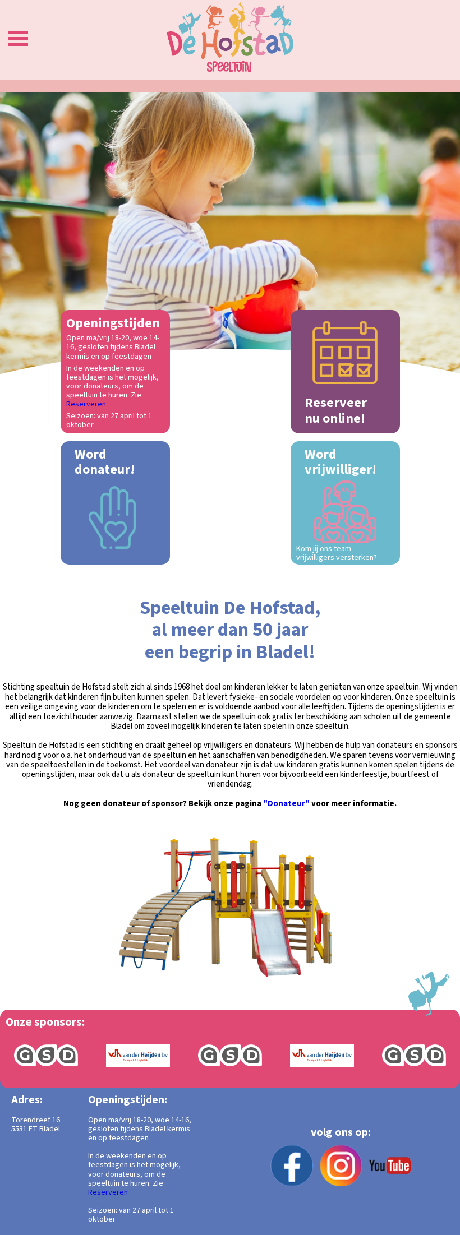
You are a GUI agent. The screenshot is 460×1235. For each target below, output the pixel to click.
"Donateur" (286, 804)
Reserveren (86, 404)
